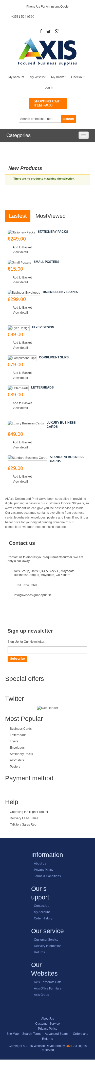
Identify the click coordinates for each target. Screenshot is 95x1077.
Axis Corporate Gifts (47, 982)
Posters (15, 766)
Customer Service (46, 939)
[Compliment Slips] (22, 358)
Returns (39, 952)
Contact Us (41, 906)
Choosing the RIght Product (29, 812)
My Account (16, 77)
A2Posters (17, 760)
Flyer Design (43, 327)
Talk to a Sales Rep (23, 824)
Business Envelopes (60, 292)
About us (40, 863)
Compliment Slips (54, 357)
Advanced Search (57, 1034)
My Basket (58, 77)
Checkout (77, 77)
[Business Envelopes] (24, 292)
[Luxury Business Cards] (26, 423)
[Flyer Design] (19, 328)
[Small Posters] (19, 262)
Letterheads (42, 387)
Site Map (13, 1034)
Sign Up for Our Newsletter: (26, 641)
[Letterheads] (18, 388)
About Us (47, 1018)
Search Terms (31, 1034)
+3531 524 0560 (22, 16)
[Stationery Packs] (21, 232)
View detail (20, 252)
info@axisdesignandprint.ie (33, 595)
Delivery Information (48, 946)
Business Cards (21, 728)
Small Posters (46, 262)
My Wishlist (37, 77)
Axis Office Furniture (48, 988)
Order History (43, 918)
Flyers (14, 741)
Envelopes (17, 747)
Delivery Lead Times (24, 818)
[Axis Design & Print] (47, 40)
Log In (49, 87)
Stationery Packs (53, 231)
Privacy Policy (43, 870)
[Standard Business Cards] (27, 458)
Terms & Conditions (47, 876)
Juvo (69, 1046)
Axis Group (41, 995)
